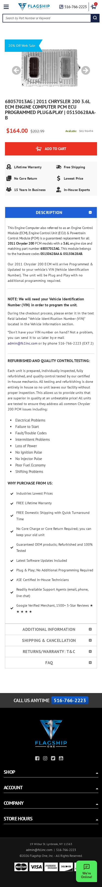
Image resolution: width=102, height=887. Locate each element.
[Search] (95, 18)
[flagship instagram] (46, 759)
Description (49, 212)
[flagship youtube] (61, 759)
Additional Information (49, 629)
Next (83, 67)
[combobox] (47, 18)
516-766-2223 (75, 6)
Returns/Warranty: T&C (49, 651)
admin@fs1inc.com (22, 343)
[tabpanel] (51, 68)
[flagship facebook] (38, 759)
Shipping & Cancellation (49, 640)
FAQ (49, 662)
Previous (14, 67)
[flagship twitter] (53, 759)
